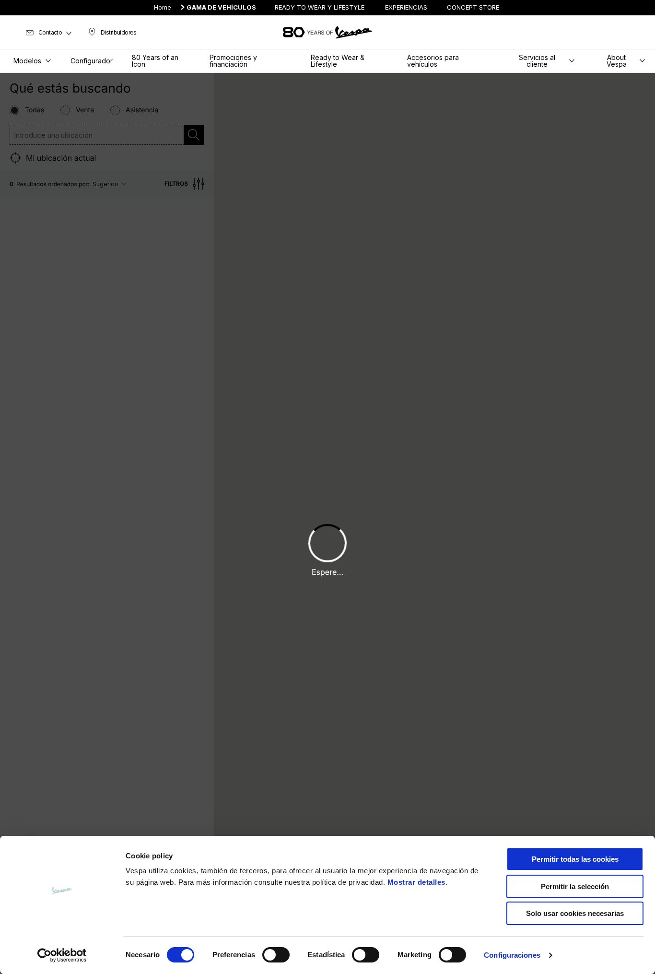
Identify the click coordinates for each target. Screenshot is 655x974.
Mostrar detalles (416, 882)
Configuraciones (512, 955)
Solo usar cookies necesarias (575, 913)
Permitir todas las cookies (575, 859)
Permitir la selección (575, 886)
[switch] (276, 954)
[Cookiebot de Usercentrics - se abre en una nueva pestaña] (62, 955)
